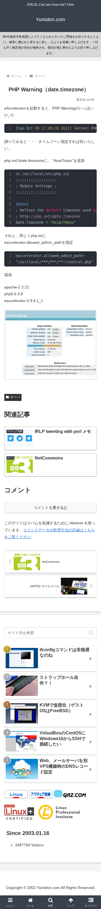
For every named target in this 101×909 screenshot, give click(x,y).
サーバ (15, 397)
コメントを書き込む (51, 507)
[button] (91, 632)
